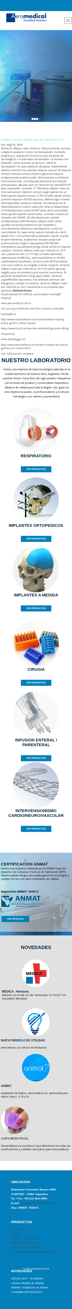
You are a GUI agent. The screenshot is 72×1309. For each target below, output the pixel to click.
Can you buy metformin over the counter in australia (32, 308)
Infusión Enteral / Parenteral (27, 1247)
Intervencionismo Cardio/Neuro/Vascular (35, 1252)
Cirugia (15, 1234)
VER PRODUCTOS (36, 469)
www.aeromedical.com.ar (16, 303)
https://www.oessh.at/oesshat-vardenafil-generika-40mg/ (35, 328)
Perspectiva (8, 334)
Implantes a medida (23, 1243)
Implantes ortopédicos (24, 1238)
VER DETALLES (15, 919)
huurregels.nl (8, 314)
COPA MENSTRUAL (15, 1138)
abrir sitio (15, 236)
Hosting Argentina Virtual (36, 1268)
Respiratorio (18, 1229)
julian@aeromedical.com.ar (37, 1203)
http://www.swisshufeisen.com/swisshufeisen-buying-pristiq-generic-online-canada (32, 321)
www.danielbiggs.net (13, 339)
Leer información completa (17, 353)
